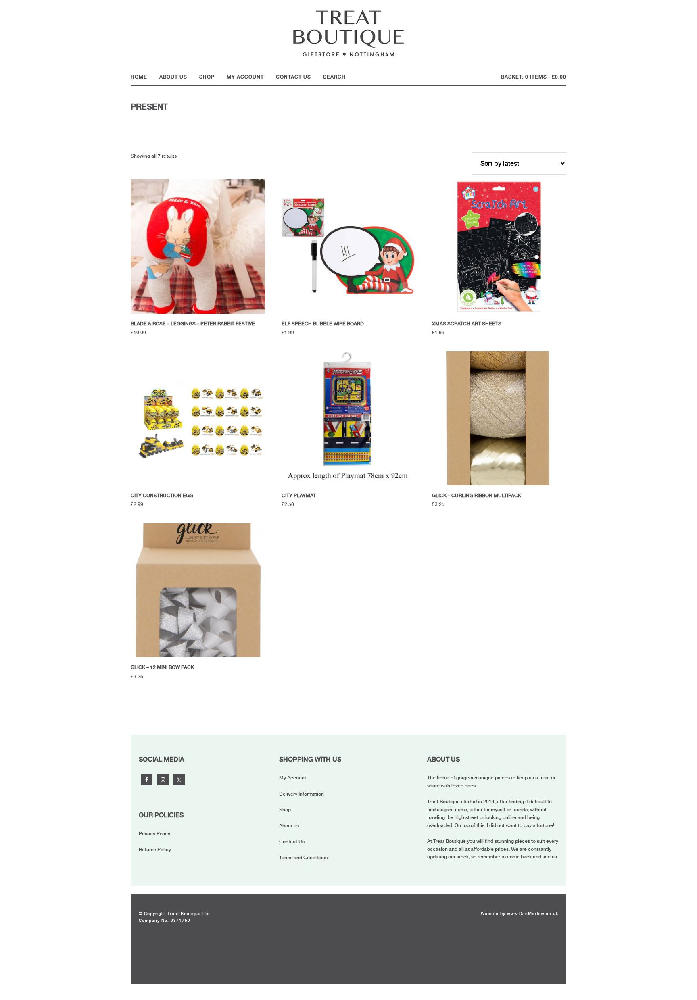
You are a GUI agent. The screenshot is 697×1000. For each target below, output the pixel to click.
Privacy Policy (154, 834)
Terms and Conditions (303, 857)
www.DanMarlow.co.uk (532, 913)
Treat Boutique (348, 33)
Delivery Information (301, 794)
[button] (336, 77)
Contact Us (292, 841)
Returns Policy (155, 849)
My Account (292, 778)
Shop (285, 809)
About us (289, 826)
